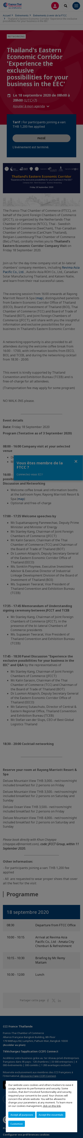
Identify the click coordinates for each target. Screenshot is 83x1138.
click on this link (52, 1106)
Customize (16, 1124)
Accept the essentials (51, 1114)
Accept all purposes (21, 1114)
